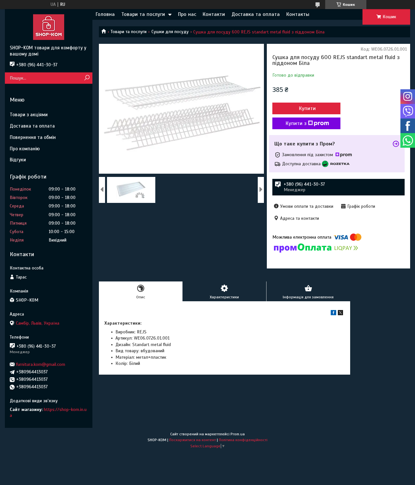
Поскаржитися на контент (192, 440)
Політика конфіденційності (243, 440)
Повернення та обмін (33, 137)
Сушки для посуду (170, 31)
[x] (340, 314)
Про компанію (25, 149)
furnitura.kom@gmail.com (40, 364)
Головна (105, 14)
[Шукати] (86, 78)
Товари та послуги (143, 14)
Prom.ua (238, 434)
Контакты (297, 14)
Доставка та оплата (255, 14)
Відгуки (18, 160)
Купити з (296, 123)
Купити (307, 108)
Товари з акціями (29, 115)
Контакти (214, 14)
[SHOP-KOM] (49, 27)
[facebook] (333, 314)
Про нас (187, 14)
